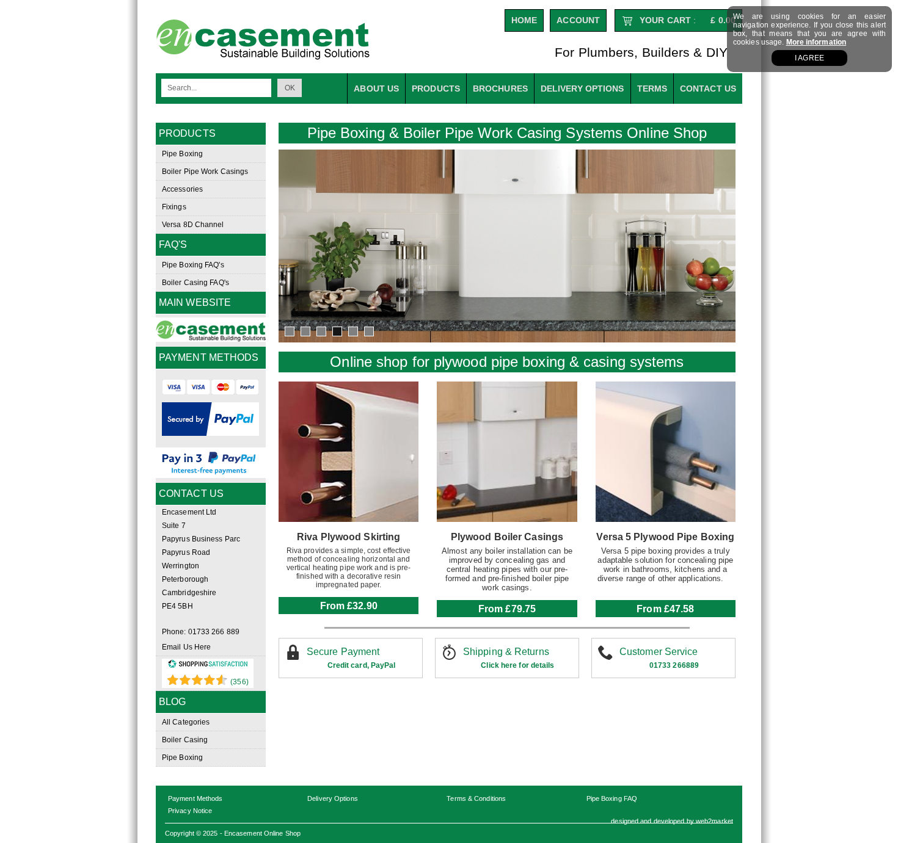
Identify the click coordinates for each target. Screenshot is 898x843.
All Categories (186, 722)
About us (376, 88)
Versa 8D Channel (193, 224)
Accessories (182, 189)
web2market (714, 821)
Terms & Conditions (476, 798)
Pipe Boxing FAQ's (193, 265)
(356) (239, 682)
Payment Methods (195, 798)
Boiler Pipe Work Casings (205, 171)
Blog (172, 701)
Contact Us (708, 88)
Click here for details (517, 665)
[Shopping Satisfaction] (207, 666)
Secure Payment (343, 651)
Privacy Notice (190, 810)
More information (816, 42)
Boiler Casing (185, 740)
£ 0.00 (723, 20)
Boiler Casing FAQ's (195, 282)
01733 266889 (674, 665)
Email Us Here (186, 647)
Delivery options (582, 88)
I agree (809, 58)
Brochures (500, 88)
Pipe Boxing (182, 154)
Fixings (174, 207)
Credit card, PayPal (361, 665)
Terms (652, 88)
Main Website (195, 302)
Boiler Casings (528, 537)
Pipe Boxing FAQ (612, 798)
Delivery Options (332, 798)
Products (436, 88)
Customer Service (658, 651)
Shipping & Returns (506, 651)
